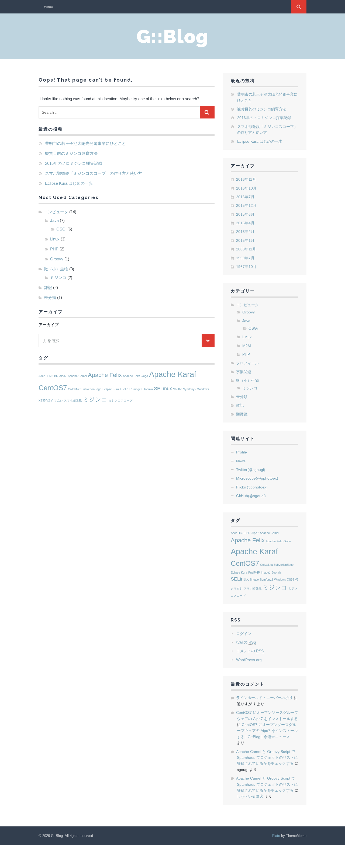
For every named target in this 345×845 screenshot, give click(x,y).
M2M (246, 346)
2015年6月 (245, 214)
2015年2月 (245, 231)
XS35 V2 (44, 400)
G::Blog (172, 36)
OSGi (61, 229)
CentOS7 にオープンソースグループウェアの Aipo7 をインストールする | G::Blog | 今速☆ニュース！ (267, 730)
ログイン (243, 633)
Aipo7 (63, 376)
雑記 (48, 287)
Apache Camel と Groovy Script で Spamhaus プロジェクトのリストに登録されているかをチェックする (267, 757)
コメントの (250, 651)
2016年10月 (246, 188)
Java (54, 220)
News (241, 461)
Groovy (56, 259)
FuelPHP (126, 389)
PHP (54, 249)
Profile (241, 452)
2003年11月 (246, 249)
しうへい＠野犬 (250, 796)
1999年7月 (245, 258)
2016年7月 (245, 197)
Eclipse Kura (110, 389)
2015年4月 (245, 223)
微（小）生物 (56, 269)
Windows (203, 389)
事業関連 (243, 372)
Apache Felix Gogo (135, 376)
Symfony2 (189, 389)
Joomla (148, 389)
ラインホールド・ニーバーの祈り (264, 698)
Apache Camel (77, 376)
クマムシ (57, 400)
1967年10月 (246, 266)
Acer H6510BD (48, 376)
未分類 (50, 297)
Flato (276, 836)
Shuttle (177, 389)
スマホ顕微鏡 (73, 400)
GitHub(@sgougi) (251, 496)
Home (48, 7)
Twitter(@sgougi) (250, 469)
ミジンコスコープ (120, 400)
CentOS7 (53, 388)
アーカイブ (49, 324)
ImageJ (137, 389)
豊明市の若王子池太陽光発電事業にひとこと (85, 143)
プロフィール (247, 363)
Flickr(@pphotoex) (252, 487)
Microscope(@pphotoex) (257, 478)
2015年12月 (246, 205)
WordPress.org (249, 660)
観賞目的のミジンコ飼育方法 (71, 153)
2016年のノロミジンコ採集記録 (73, 163)
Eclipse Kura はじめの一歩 (69, 183)
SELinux (163, 388)
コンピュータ (56, 211)
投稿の (246, 642)
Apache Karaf (172, 374)
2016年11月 (246, 179)
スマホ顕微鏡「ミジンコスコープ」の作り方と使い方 (93, 173)
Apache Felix (105, 375)
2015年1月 (245, 240)
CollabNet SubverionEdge (84, 389)
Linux (55, 239)
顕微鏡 (241, 414)
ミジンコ (58, 277)
